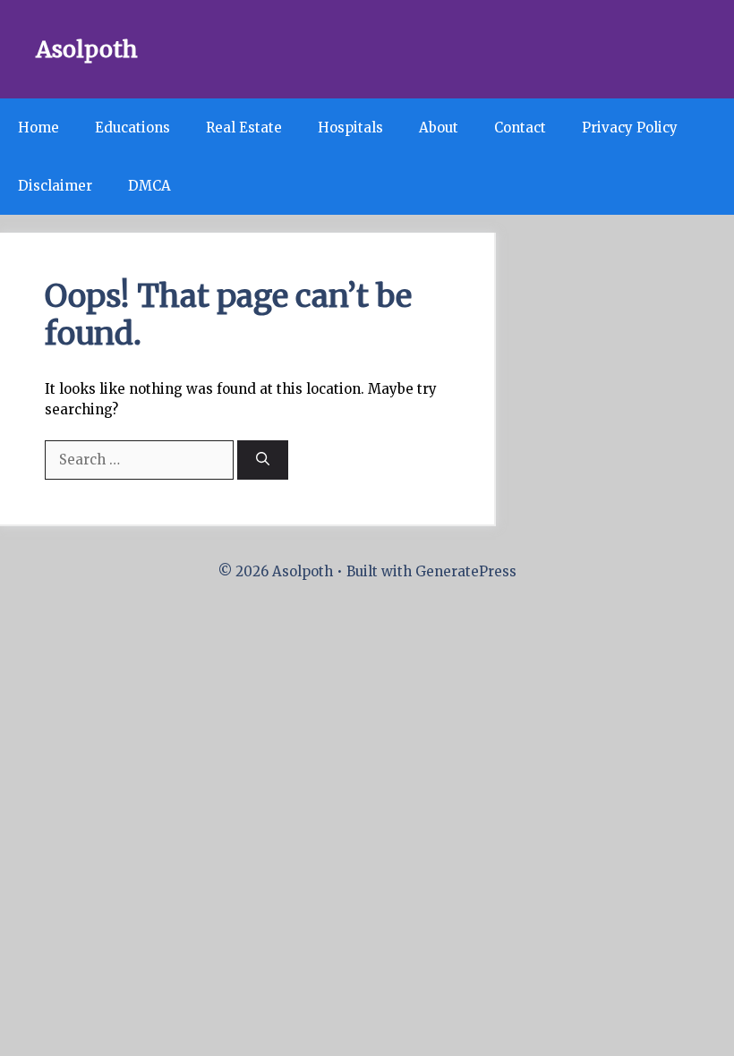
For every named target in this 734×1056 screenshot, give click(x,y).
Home (38, 127)
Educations (132, 127)
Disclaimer (55, 185)
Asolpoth (87, 49)
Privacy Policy (630, 127)
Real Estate (244, 127)
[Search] (262, 460)
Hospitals (350, 127)
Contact (520, 127)
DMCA (149, 185)
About (438, 127)
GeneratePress (465, 571)
